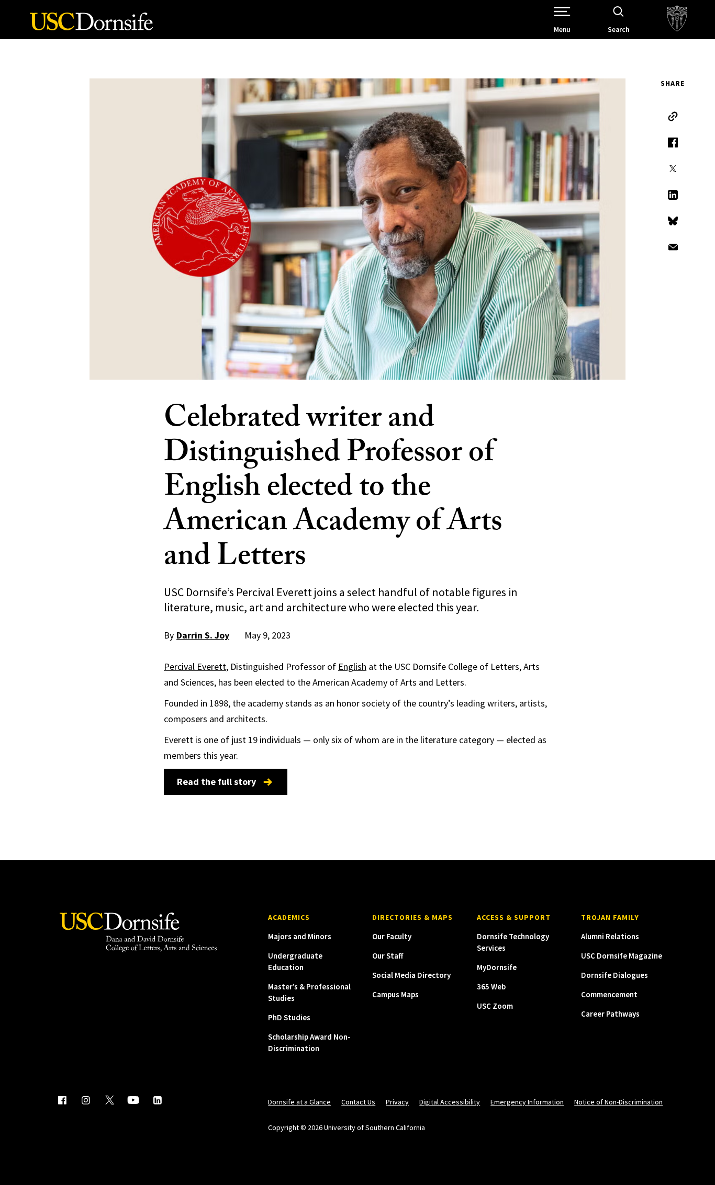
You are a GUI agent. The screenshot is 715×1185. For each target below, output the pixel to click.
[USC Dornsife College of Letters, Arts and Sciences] (91, 27)
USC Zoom (495, 1006)
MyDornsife (497, 967)
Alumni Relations (610, 936)
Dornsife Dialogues (614, 975)
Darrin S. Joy (202, 635)
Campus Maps (395, 994)
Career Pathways (610, 1014)
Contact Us (358, 1102)
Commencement (609, 994)
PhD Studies (289, 1017)
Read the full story (216, 782)
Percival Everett (195, 666)
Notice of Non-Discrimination (618, 1102)
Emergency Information (527, 1102)
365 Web (491, 987)
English (352, 666)
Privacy (397, 1102)
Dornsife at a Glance (299, 1102)
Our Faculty (391, 936)
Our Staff (387, 956)
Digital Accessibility (449, 1102)
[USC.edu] (677, 19)
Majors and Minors (299, 936)
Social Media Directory (411, 975)
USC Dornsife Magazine (621, 956)
